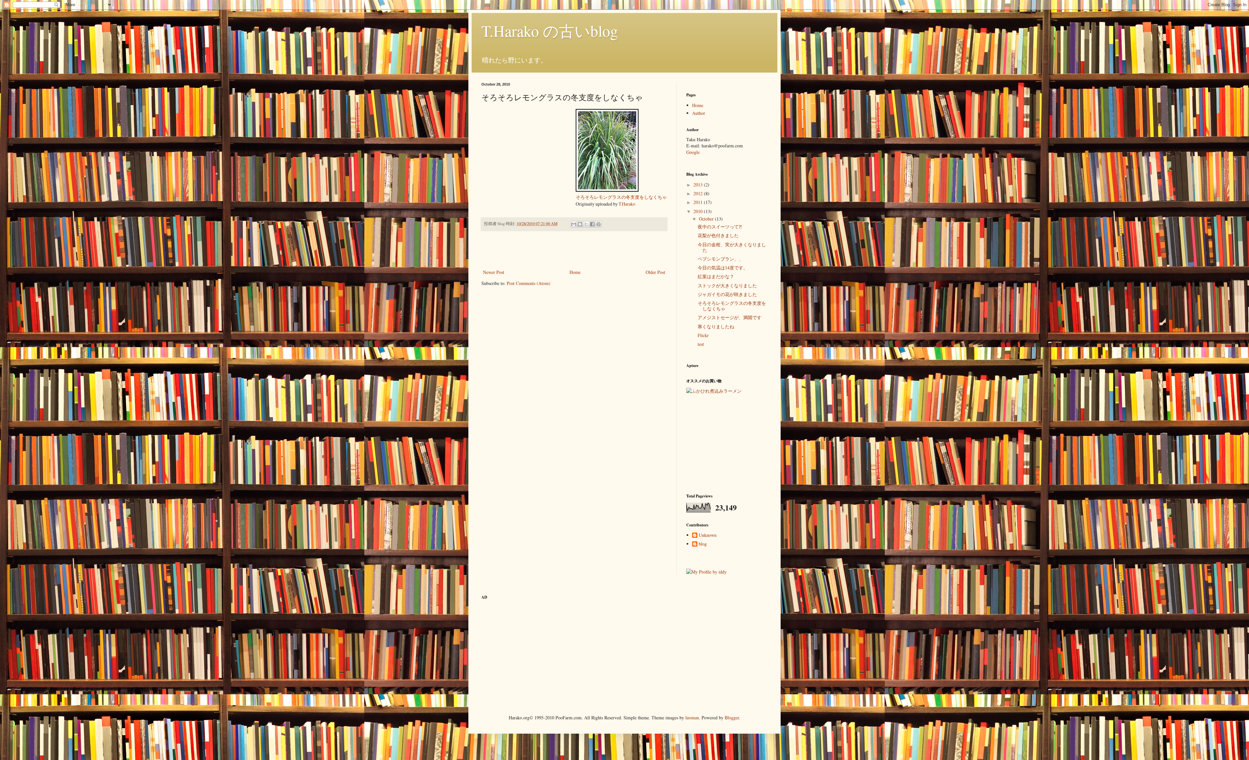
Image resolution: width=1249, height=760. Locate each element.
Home (575, 272)
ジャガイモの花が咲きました (727, 294)
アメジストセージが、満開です (729, 317)
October (707, 219)
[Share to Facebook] (592, 224)
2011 (698, 202)
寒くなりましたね (716, 326)
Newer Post (493, 272)
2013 (698, 185)
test (701, 344)
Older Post (655, 272)
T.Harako (627, 204)
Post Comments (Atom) (528, 283)
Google (693, 152)
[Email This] (574, 224)
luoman (692, 717)
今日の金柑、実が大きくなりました (732, 247)
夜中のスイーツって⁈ (720, 227)
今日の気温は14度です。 (723, 268)
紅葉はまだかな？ (716, 276)
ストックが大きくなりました (727, 285)
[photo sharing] (607, 189)
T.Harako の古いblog (549, 30)
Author (698, 113)
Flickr (703, 335)
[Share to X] (586, 224)
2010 (698, 211)
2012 (698, 193)
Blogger (732, 717)
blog (703, 544)
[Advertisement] (574, 250)
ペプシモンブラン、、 (720, 259)
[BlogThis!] (580, 224)
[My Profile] (706, 572)
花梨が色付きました (718, 235)
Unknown (708, 535)
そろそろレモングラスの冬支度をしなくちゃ (621, 197)
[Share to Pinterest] (598, 224)
